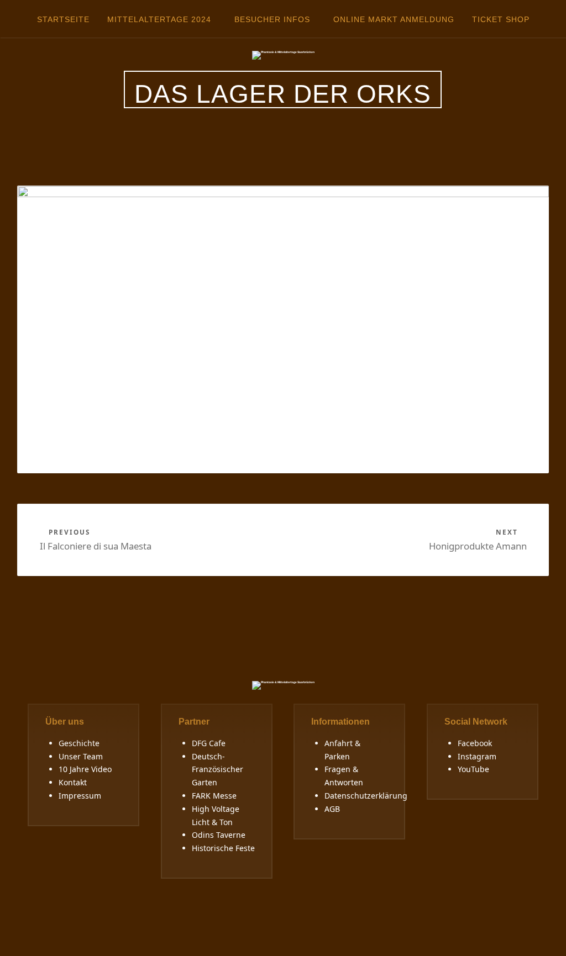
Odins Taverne (218, 835)
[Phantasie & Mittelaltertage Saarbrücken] (283, 54)
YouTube (473, 769)
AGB (332, 809)
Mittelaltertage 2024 (159, 19)
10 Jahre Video (85, 769)
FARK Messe (214, 795)
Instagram (477, 756)
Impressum (80, 795)
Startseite (63, 19)
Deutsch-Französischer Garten (217, 769)
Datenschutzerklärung (365, 795)
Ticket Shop (501, 19)
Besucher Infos (272, 19)
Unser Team (81, 756)
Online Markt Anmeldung (393, 19)
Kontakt (73, 782)
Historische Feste (223, 848)
